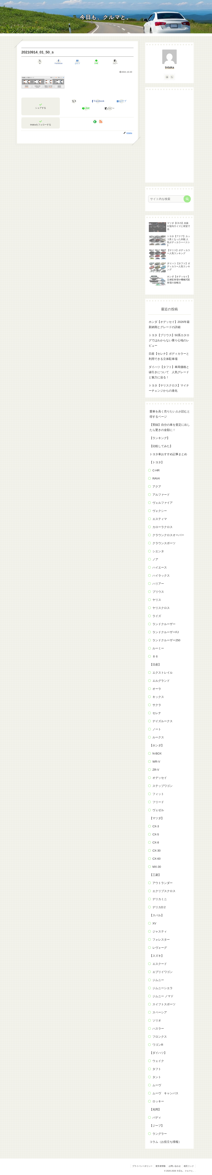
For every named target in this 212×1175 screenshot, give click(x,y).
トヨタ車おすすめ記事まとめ (168, 454)
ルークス (158, 737)
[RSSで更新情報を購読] (100, 121)
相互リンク (189, 1166)
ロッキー (158, 1101)
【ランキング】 (160, 438)
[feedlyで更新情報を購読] (95, 121)
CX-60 (156, 858)
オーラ (156, 688)
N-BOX (157, 753)
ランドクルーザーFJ (165, 632)
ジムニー (158, 980)
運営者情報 (160, 1166)
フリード (158, 802)
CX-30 (156, 850)
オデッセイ (159, 777)
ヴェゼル (158, 810)
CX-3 (155, 826)
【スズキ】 (157, 955)
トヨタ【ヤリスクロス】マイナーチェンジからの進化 (169, 388)
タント (156, 1077)
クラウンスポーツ (164, 543)
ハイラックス (161, 575)
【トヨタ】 (157, 462)
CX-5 (155, 834)
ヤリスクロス (161, 607)
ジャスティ (159, 931)
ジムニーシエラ (162, 988)
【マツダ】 (157, 818)
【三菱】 (155, 874)
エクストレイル (162, 672)
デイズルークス (162, 721)
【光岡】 (155, 1109)
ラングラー (159, 1133)
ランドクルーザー (164, 624)
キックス (158, 696)
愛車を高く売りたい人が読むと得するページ (170, 414)
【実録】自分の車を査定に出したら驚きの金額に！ (170, 427)
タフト (156, 1069)
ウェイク (158, 1060)
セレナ (156, 713)
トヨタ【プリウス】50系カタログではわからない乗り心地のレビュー (169, 340)
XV (154, 923)
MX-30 (156, 866)
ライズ (156, 616)
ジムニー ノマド (162, 996)
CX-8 (155, 842)
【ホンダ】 (157, 745)
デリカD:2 (159, 907)
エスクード (159, 963)
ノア (155, 559)
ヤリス (156, 599)
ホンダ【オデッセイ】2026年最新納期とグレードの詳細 (169, 324)
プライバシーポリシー (142, 1166)
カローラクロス (162, 527)
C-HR (156, 470)
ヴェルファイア (162, 502)
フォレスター (161, 939)
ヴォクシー (159, 510)
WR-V (156, 761)
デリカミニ (159, 899)
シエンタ (158, 551)
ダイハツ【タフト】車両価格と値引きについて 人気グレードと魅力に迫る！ (169, 372)
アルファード (161, 494)
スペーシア (159, 1012)
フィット (158, 794)
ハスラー (158, 1028)
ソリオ (156, 1020)
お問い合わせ (175, 1166)
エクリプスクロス (164, 891)
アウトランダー (162, 883)
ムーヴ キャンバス (165, 1093)
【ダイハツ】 (158, 1052)
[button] (115, 62)
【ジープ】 (157, 1125)
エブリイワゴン (162, 971)
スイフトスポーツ (164, 1004)
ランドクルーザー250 (166, 640)
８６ (155, 656)
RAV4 (156, 478)
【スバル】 (157, 915)
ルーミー (158, 648)
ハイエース (159, 567)
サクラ (156, 705)
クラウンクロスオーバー (168, 535)
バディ (156, 1117)
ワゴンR (157, 1044)
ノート (156, 729)
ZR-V (155, 769)
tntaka (169, 67)
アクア (156, 486)
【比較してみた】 (161, 446)
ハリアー (158, 583)
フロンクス (159, 1036)
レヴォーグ (159, 947)
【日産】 (155, 664)
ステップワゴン (162, 785)
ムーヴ (156, 1085)
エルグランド (161, 680)
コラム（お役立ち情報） (165, 1141)
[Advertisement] (169, 136)
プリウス (158, 591)
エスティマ (159, 518)
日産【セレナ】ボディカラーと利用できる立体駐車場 (169, 356)
